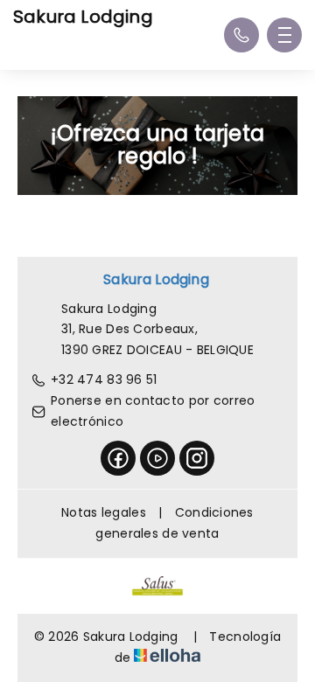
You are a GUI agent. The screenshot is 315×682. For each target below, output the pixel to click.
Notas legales (103, 512)
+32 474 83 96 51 (104, 379)
